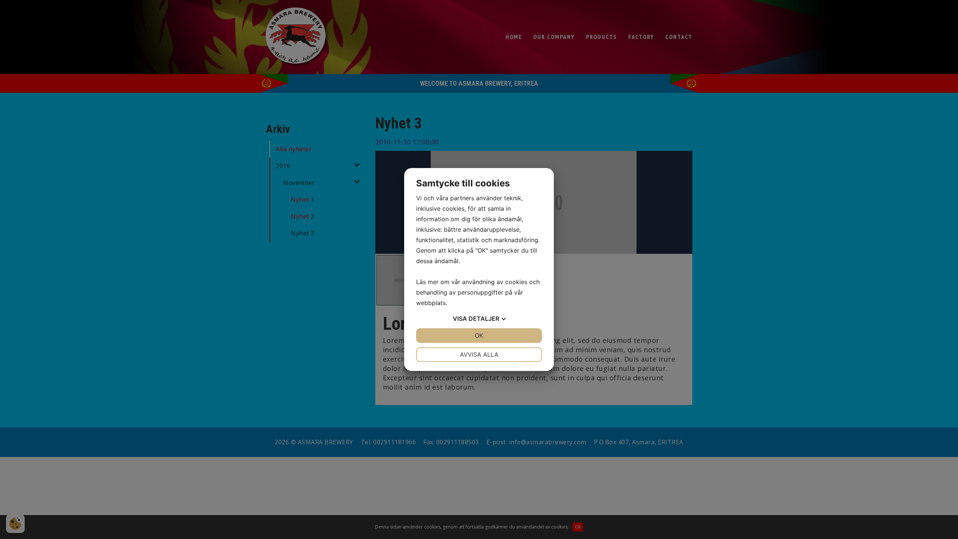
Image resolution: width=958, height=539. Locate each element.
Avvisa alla (479, 354)
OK (479, 335)
